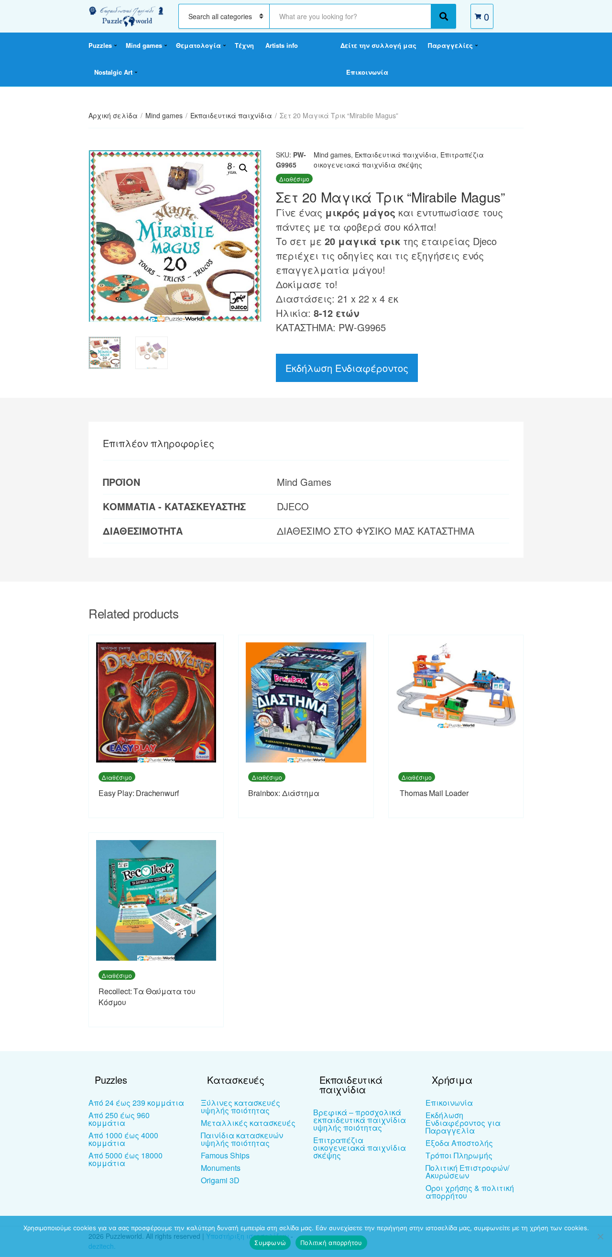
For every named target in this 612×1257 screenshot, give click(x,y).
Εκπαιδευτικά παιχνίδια (231, 115)
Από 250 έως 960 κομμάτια (119, 1119)
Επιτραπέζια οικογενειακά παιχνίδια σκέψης (399, 159)
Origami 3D (220, 1180)
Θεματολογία (198, 45)
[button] (243, 168)
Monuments (220, 1167)
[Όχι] (600, 1236)
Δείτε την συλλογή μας (378, 45)
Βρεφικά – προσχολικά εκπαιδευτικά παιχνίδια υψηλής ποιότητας (359, 1120)
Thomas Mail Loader (433, 792)
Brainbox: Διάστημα (283, 792)
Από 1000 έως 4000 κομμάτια (123, 1139)
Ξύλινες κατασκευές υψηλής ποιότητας (240, 1106)
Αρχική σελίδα (113, 115)
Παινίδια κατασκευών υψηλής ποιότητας (242, 1139)
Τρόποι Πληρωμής (459, 1155)
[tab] (158, 443)
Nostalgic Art (113, 72)
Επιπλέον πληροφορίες (158, 443)
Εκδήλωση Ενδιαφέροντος (346, 368)
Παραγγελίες (450, 45)
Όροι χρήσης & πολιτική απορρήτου (470, 1191)
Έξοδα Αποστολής (459, 1142)
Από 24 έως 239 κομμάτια (136, 1102)
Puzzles (100, 45)
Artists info (281, 45)
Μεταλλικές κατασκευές (248, 1122)
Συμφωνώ (270, 1242)
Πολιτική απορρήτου (331, 1242)
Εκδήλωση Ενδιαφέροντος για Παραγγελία (463, 1123)
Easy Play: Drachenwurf (138, 792)
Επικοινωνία (367, 72)
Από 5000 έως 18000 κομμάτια (125, 1159)
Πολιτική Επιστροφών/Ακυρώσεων (467, 1171)
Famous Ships (225, 1155)
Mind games (144, 45)
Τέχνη (244, 45)
